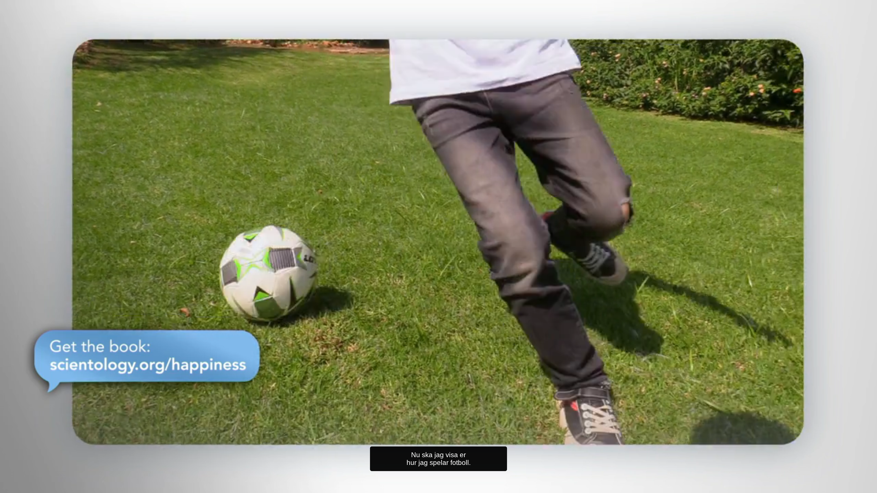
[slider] (447, 488)
